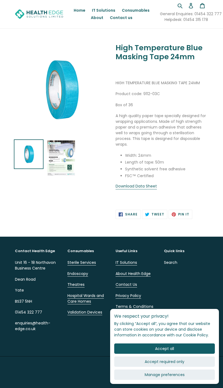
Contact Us (126, 284)
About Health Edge (133, 273)
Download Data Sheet (136, 186)
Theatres (76, 284)
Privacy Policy (128, 295)
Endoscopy (77, 273)
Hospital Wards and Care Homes (85, 298)
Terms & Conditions (134, 306)
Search (170, 262)
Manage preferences (165, 374)
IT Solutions (126, 262)
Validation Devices (84, 312)
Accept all (164, 348)
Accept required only (164, 361)
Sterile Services (81, 262)
